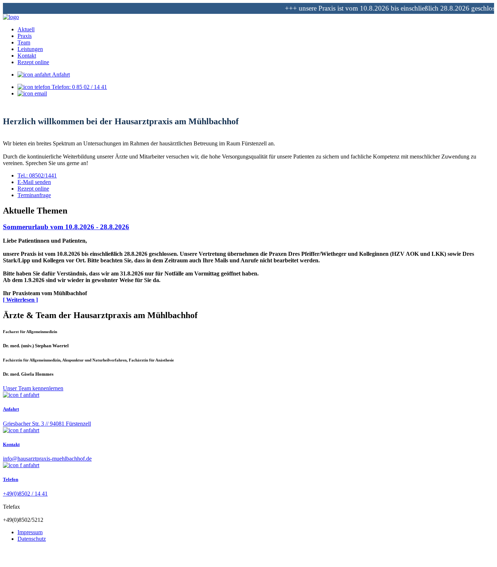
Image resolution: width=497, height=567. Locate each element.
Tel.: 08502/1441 (37, 175)
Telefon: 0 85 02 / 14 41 (78, 87)
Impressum (30, 532)
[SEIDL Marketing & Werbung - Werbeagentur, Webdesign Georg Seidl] (10, 561)
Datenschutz (31, 539)
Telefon (10, 479)
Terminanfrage (34, 195)
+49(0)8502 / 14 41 (25, 493)
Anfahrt (60, 74)
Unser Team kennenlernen (33, 388)
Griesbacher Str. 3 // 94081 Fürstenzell (47, 424)
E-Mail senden (34, 182)
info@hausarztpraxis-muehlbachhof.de (47, 458)
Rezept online (33, 188)
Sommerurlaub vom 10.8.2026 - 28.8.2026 (66, 227)
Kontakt (11, 444)
